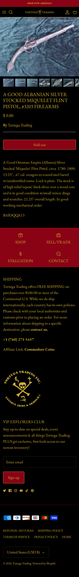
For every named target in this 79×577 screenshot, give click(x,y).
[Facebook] (10, 490)
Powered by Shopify (44, 563)
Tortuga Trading (20, 124)
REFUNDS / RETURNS (18, 531)
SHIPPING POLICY (50, 531)
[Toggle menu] (4, 12)
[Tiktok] (26, 490)
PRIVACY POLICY (46, 537)
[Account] (66, 12)
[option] (39, 46)
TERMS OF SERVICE (16, 537)
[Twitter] (4, 490)
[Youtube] (21, 490)
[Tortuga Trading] (39, 12)
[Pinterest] (32, 490)
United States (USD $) (23, 552)
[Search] (12, 12)
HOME (66, 537)
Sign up (13, 477)
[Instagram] (15, 490)
